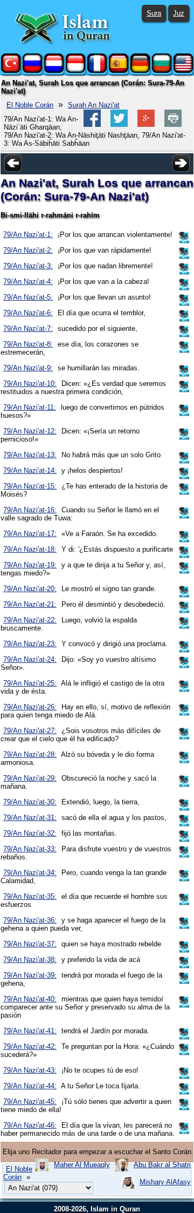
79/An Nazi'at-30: (30, 802)
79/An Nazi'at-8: (28, 344)
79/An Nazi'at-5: (28, 297)
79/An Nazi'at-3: (28, 266)
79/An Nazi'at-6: (28, 313)
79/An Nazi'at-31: (30, 818)
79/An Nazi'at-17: (30, 534)
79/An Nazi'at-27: (30, 731)
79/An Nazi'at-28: (30, 754)
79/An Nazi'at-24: (30, 659)
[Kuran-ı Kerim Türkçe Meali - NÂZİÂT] (10, 70)
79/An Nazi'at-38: (30, 960)
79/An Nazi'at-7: (28, 328)
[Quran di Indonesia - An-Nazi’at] (75, 70)
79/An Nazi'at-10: (30, 384)
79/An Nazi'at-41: (30, 1031)
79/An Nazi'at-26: (30, 707)
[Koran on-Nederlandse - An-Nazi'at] (54, 70)
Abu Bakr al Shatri (162, 1165)
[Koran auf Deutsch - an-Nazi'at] (140, 70)
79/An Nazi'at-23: (30, 644)
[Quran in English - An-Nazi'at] (183, 70)
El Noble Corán (29, 105)
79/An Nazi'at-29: (30, 778)
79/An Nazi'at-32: (30, 833)
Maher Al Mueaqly (82, 1165)
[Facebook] (92, 124)
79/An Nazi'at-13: (30, 455)
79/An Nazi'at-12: (30, 431)
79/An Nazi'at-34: (30, 873)
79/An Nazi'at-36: (30, 920)
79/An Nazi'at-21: (30, 604)
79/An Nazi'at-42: (30, 1046)
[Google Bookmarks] (146, 124)
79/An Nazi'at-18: (30, 549)
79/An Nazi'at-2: (28, 250)
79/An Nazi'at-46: (30, 1125)
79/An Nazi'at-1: (28, 235)
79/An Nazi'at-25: (30, 683)
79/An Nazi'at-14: (30, 470)
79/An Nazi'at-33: (30, 849)
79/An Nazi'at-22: (30, 620)
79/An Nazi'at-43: (30, 1070)
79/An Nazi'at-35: (30, 896)
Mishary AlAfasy (165, 1182)
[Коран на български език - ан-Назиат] (161, 70)
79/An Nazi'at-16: (30, 510)
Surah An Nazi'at (94, 105)
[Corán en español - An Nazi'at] (118, 70)
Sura (154, 13)
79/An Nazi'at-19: (30, 565)
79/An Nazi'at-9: (28, 368)
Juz (178, 13)
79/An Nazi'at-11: (29, 407)
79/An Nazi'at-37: (30, 944)
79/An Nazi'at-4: (28, 281)
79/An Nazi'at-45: (30, 1101)
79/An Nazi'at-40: (30, 999)
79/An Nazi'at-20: (30, 589)
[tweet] (119, 124)
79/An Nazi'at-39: (30, 975)
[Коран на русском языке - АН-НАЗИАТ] (32, 70)
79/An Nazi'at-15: (30, 486)
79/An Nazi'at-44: (30, 1086)
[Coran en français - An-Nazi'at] (97, 70)
